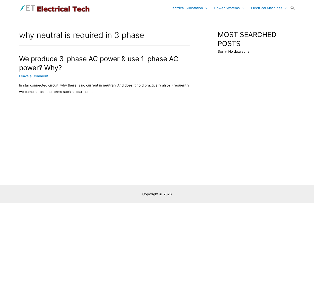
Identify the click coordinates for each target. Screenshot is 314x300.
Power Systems (227, 8)
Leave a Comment (33, 76)
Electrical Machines (267, 8)
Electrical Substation (186, 8)
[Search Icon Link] (292, 8)
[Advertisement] (157, 150)
